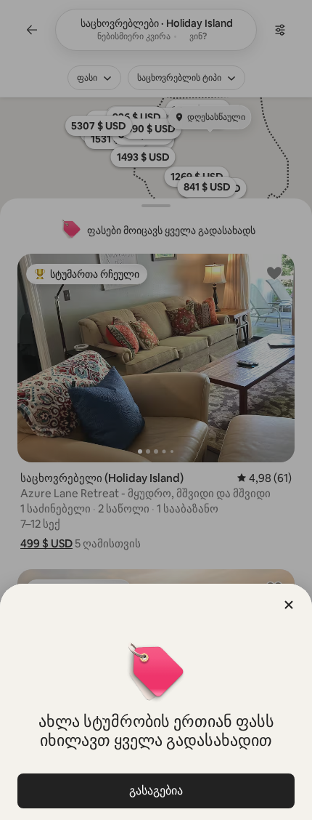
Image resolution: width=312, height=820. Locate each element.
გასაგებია (156, 790)
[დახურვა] (289, 605)
